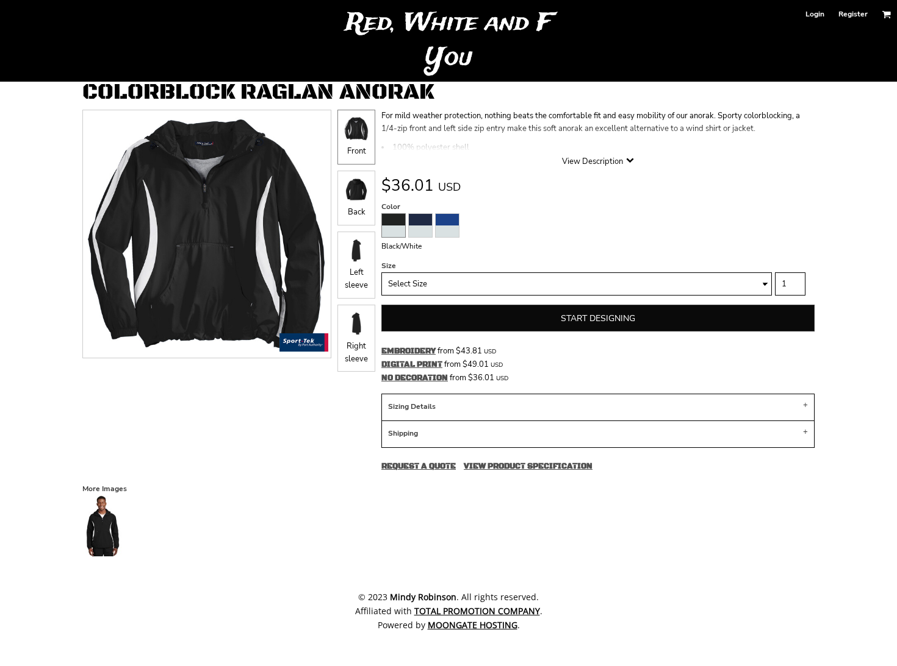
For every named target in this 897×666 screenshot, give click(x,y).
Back (357, 212)
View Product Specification (528, 466)
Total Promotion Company (477, 611)
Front (356, 151)
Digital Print (411, 364)
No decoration (414, 378)
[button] (886, 14)
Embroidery (408, 351)
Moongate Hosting (472, 625)
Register (853, 14)
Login (814, 14)
